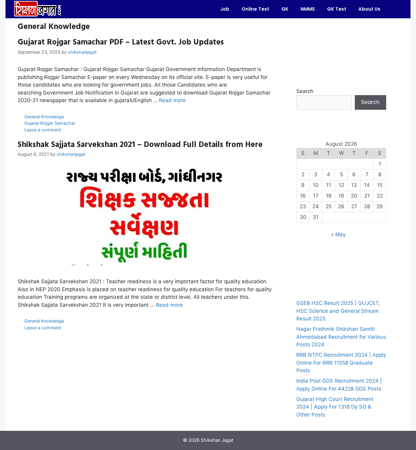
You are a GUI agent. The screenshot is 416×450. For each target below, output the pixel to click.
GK (284, 9)
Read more (172, 100)
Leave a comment (42, 129)
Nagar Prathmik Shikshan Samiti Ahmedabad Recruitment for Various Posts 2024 (341, 337)
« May (338, 234)
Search (304, 91)
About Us (369, 9)
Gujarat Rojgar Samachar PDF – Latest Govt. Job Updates (121, 42)
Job (224, 9)
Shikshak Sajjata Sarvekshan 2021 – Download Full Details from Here (140, 144)
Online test (255, 9)
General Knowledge (44, 116)
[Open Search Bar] (395, 9)
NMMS (308, 9)
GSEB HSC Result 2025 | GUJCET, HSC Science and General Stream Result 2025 (338, 311)
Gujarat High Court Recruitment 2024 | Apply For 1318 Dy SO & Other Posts (334, 407)
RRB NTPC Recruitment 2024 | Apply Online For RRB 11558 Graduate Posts (341, 362)
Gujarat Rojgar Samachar (49, 123)
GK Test (336, 9)
